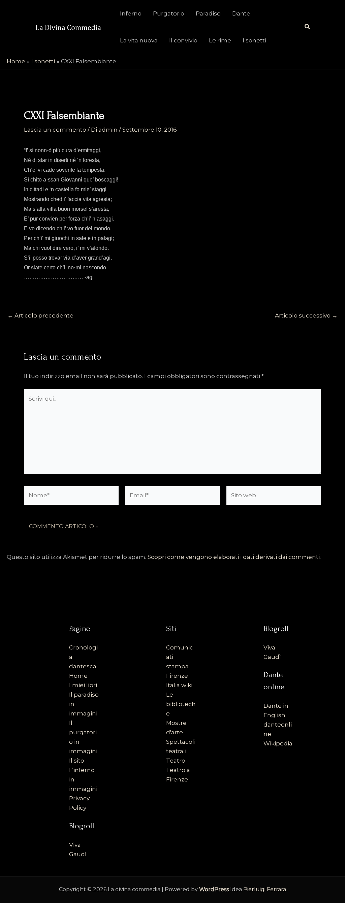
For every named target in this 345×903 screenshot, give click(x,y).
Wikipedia (277, 743)
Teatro (175, 760)
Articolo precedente (40, 316)
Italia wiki (179, 685)
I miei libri (83, 685)
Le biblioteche (181, 704)
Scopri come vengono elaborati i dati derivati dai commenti (234, 557)
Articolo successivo (306, 316)
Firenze (177, 675)
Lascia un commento (55, 129)
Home (78, 675)
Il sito (76, 760)
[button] (308, 27)
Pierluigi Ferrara (264, 889)
